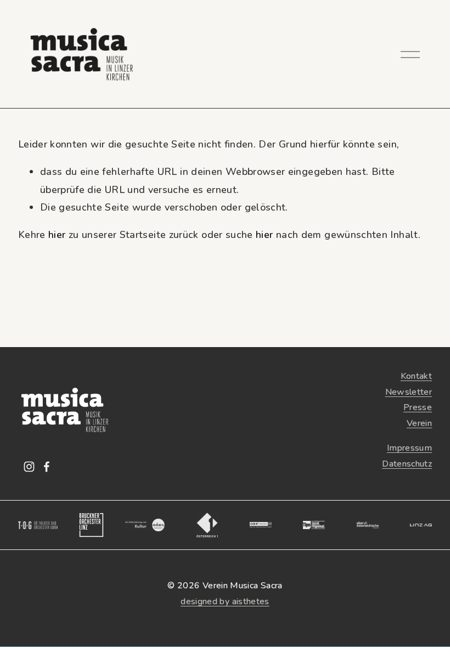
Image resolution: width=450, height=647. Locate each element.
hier (56, 234)
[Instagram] (29, 466)
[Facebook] (46, 466)
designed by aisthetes (225, 601)
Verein (419, 423)
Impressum (409, 448)
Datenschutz (407, 464)
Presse (417, 407)
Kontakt (416, 376)
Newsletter (408, 392)
